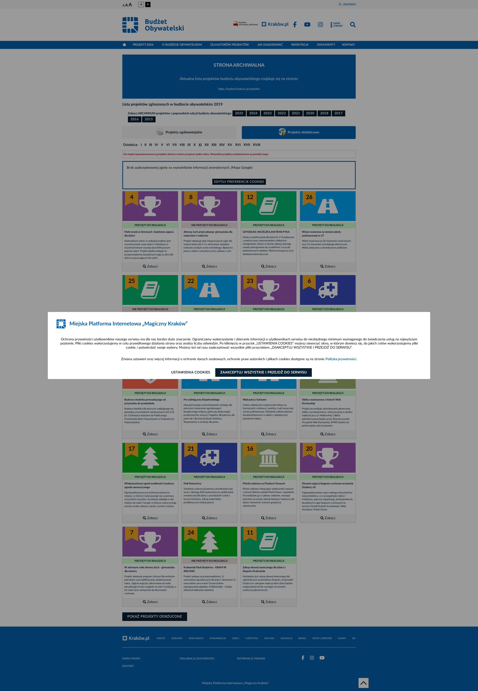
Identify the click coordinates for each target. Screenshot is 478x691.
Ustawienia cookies (190, 372)
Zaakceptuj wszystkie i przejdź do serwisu (263, 372)
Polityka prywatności (340, 359)
